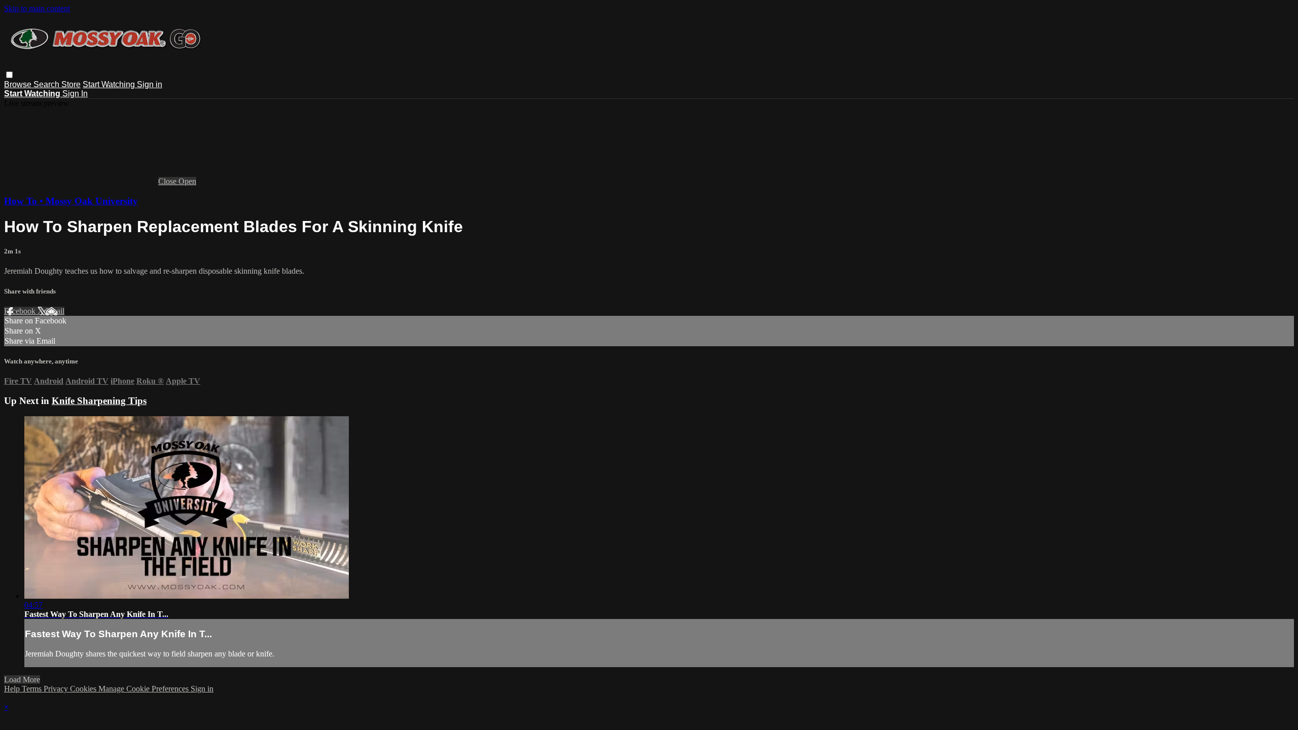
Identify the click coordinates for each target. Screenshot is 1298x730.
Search (47, 84)
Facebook (21, 311)
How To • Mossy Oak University (71, 201)
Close (168, 181)
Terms (33, 688)
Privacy (57, 688)
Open (187, 181)
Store (71, 84)
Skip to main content (37, 8)
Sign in (149, 84)
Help (13, 688)
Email (55, 311)
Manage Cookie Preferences (144, 688)
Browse (18, 84)
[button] (9, 74)
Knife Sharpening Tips (99, 400)
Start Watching (110, 84)
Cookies (84, 688)
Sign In (75, 93)
